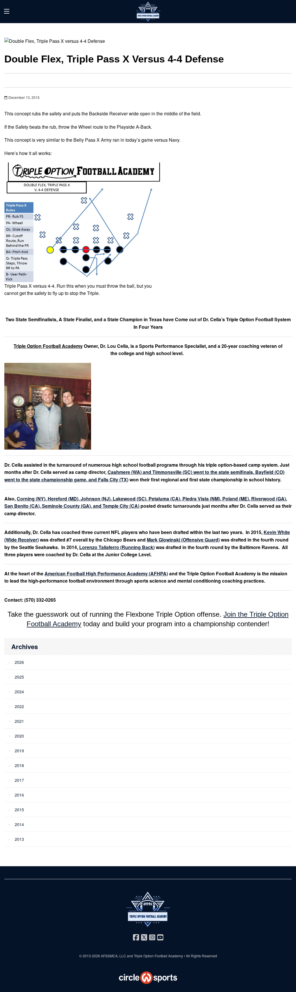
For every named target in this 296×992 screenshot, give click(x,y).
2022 (19, 706)
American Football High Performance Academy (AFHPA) (106, 573)
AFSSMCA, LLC (113, 955)
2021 (19, 721)
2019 (19, 750)
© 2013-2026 (90, 955)
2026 (19, 662)
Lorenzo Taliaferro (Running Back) (117, 547)
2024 (19, 691)
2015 (19, 809)
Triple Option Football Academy (48, 346)
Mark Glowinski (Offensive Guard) (183, 539)
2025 (19, 677)
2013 (19, 839)
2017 (19, 780)
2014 (19, 824)
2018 (19, 765)
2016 (19, 795)
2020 (19, 736)
